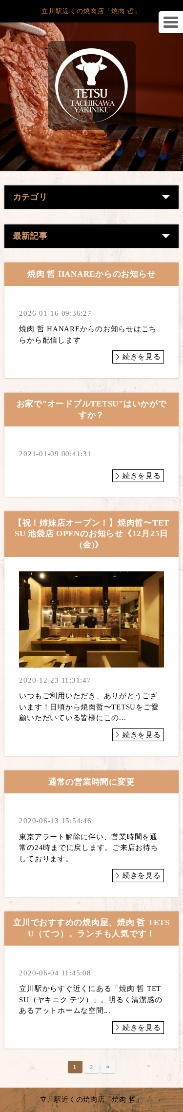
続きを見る (141, 357)
